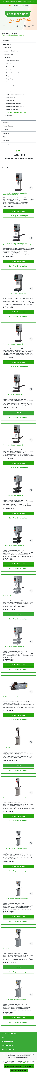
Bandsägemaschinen (11, 91)
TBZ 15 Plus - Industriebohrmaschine (15, 798)
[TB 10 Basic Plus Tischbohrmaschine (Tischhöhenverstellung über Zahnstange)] (18, 232)
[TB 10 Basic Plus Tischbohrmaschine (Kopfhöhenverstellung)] (18, 182)
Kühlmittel (8, 63)
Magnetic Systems (11, 79)
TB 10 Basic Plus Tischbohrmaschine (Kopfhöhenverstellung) (15, 193)
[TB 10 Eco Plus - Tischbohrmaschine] (18, 283)
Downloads (6, 140)
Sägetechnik (8, 115)
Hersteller (6, 40)
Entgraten (8, 76)
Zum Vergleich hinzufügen (18, 216)
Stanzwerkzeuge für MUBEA (13, 103)
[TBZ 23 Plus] (18, 938)
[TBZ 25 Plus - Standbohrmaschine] (18, 989)
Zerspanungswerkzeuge (12, 60)
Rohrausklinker (10, 100)
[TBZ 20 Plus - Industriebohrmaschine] (18, 888)
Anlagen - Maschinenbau (11, 51)
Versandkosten (27, 1054)
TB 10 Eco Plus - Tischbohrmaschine (15, 294)
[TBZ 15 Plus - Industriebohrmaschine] (18, 787)
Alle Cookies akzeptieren (19, 1070)
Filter (19, 151)
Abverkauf (6, 130)
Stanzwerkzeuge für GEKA (13, 109)
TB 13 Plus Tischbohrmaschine (13, 394)
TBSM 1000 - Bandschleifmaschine (14, 697)
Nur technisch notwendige (13, 1066)
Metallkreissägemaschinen (13, 73)
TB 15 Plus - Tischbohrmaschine (13, 445)
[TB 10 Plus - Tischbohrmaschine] (18, 333)
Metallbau (7, 57)
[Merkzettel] (25, 26)
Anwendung (7, 44)
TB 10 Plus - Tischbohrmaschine (13, 344)
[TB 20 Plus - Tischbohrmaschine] (18, 535)
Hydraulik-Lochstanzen (12, 69)
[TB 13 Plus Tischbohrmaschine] (18, 383)
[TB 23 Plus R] (18, 585)
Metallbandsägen (11, 82)
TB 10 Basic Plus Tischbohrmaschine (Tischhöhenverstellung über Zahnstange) (17, 244)
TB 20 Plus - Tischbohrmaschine (14, 545)
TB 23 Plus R (7, 596)
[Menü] (4, 26)
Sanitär (6, 119)
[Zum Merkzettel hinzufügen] (31, 188)
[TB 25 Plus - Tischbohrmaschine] (18, 636)
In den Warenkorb (18, 211)
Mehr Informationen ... (26, 1063)
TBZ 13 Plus (6, 747)
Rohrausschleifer (10, 97)
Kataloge (6, 144)
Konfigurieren (29, 1066)
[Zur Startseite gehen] (18, 17)
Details (18, 413)
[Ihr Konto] (29, 26)
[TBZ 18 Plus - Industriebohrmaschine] (18, 837)
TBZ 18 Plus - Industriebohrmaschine (15, 848)
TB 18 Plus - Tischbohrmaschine (13, 495)
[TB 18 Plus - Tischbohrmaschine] (18, 484)
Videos (5, 137)
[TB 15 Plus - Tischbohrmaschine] (18, 434)
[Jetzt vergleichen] (21, 26)
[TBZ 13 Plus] (18, 736)
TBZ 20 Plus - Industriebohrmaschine (15, 898)
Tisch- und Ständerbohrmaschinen (16, 112)
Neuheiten (6, 122)
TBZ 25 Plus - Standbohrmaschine (14, 999)
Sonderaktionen (8, 126)
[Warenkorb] (33, 26)
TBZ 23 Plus (7, 949)
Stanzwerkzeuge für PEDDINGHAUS (15, 106)
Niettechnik (7, 47)
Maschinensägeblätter (12, 85)
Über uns (6, 133)
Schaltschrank (8, 54)
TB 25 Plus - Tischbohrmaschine (14, 646)
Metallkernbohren (11, 66)
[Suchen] (17, 26)
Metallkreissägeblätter (12, 88)
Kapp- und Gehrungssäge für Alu (15, 94)
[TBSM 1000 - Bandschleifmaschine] (18, 686)
